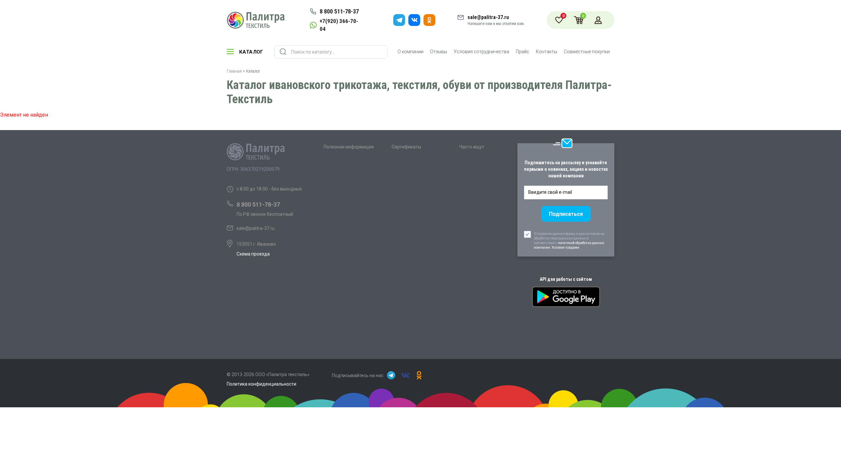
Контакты (546, 51)
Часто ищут (471, 146)
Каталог (251, 52)
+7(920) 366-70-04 (339, 25)
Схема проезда (253, 254)
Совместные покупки (587, 51)
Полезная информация (349, 146)
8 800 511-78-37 (339, 11)
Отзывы (438, 51)
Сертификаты (406, 146)
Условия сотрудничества (481, 51)
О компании (410, 51)
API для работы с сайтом (566, 279)
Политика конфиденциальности (261, 384)
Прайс (522, 51)
